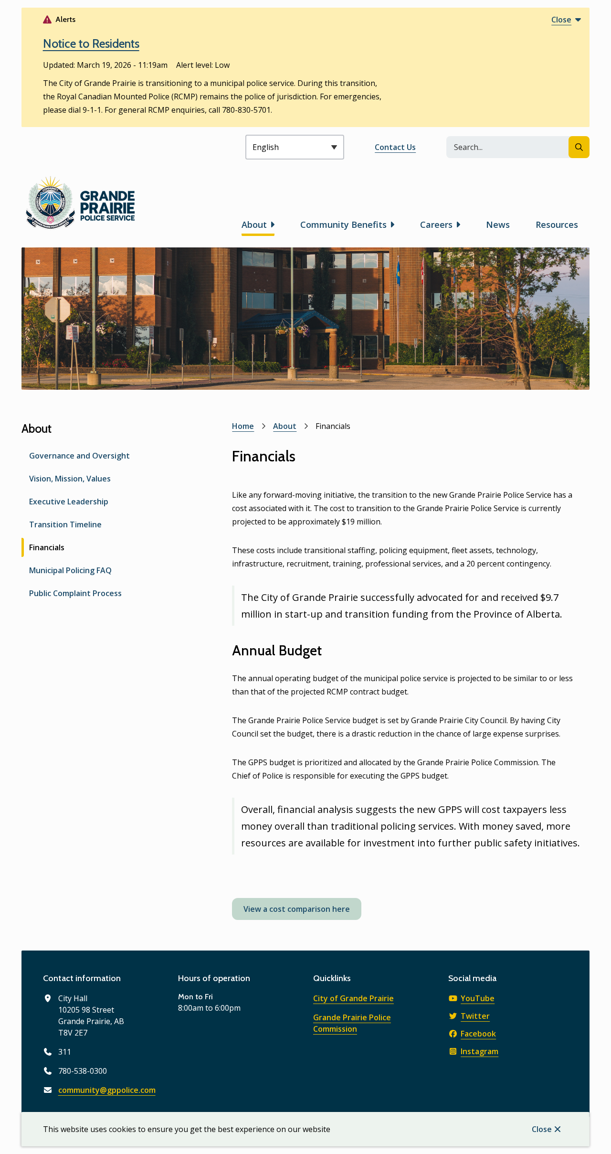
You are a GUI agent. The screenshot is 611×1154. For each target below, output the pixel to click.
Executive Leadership (68, 501)
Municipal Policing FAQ (70, 570)
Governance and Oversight (79, 455)
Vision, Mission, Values (70, 478)
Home (243, 426)
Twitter (475, 1016)
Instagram (479, 1051)
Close (542, 1129)
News (498, 224)
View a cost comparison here (296, 909)
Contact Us (395, 147)
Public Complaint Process (75, 593)
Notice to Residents (91, 43)
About (254, 224)
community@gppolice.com (107, 1090)
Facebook (478, 1033)
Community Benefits (343, 224)
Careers (436, 224)
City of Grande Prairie (353, 998)
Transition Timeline (65, 524)
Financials (46, 547)
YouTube (478, 998)
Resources (557, 224)
